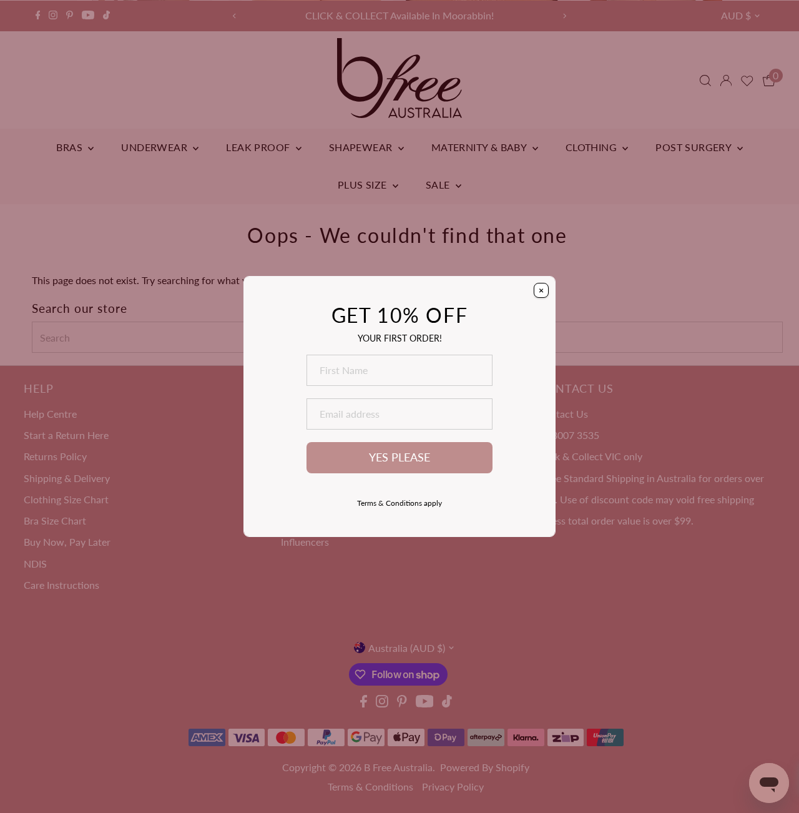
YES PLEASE (399, 457)
